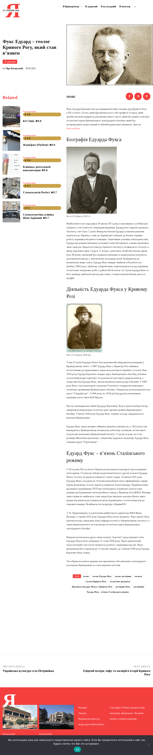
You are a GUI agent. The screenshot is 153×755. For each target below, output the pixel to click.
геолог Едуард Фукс (102, 576)
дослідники (139, 587)
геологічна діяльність (120, 581)
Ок (77, 749)
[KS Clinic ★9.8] (11, 116)
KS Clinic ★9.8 (32, 120)
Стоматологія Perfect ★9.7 (40, 192)
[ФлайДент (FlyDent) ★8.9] (11, 140)
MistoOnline (98, 724)
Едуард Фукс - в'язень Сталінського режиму (108, 592)
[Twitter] (138, 96)
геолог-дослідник (123, 576)
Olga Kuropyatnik (14, 68)
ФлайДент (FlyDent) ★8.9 (39, 144)
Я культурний (9, 734)
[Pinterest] (146, 96)
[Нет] (148, 745)
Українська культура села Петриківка (28, 670)
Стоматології (29, 112)
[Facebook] (129, 96)
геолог (86, 576)
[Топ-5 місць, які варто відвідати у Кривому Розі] (56, 717)
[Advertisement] (108, 619)
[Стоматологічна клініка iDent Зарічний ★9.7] (11, 211)
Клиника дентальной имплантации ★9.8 (37, 168)
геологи (138, 576)
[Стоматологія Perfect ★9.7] (11, 188)
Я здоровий (9, 61)
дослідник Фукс (122, 587)
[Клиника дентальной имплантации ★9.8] (11, 164)
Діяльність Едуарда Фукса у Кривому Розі (92, 587)
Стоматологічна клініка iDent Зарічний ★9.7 (38, 216)
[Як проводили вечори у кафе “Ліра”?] (20, 717)
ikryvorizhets (73, 128)
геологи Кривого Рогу (96, 581)
